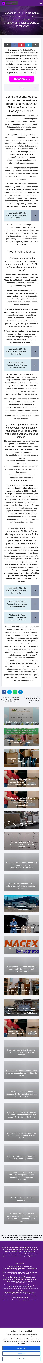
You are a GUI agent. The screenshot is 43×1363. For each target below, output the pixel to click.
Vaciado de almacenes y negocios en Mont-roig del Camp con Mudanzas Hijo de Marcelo (20, 1285)
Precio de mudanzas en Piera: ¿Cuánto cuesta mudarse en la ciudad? (20, 1289)
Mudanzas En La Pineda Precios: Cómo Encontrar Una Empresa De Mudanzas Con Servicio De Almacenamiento (19, 1281)
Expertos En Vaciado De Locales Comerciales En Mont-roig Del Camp (11, 699)
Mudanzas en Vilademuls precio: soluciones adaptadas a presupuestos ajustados (19, 1296)
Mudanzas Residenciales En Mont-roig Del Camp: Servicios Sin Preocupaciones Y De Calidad (20, 1293)
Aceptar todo (22, 1348)
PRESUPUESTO (21, 78)
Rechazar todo (21, 1359)
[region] (21, 1345)
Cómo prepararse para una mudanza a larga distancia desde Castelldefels (20, 1269)
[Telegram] (20, 692)
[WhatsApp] (15, 692)
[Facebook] (4, 692)
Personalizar (22, 1353)
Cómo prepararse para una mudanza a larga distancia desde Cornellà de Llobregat (20, 1272)
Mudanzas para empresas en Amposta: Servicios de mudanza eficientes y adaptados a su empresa (19, 1276)
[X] (9, 692)
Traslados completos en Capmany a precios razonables (20, 1300)
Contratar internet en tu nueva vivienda (20, 1266)
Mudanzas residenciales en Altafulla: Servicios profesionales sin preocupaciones (32, 699)
